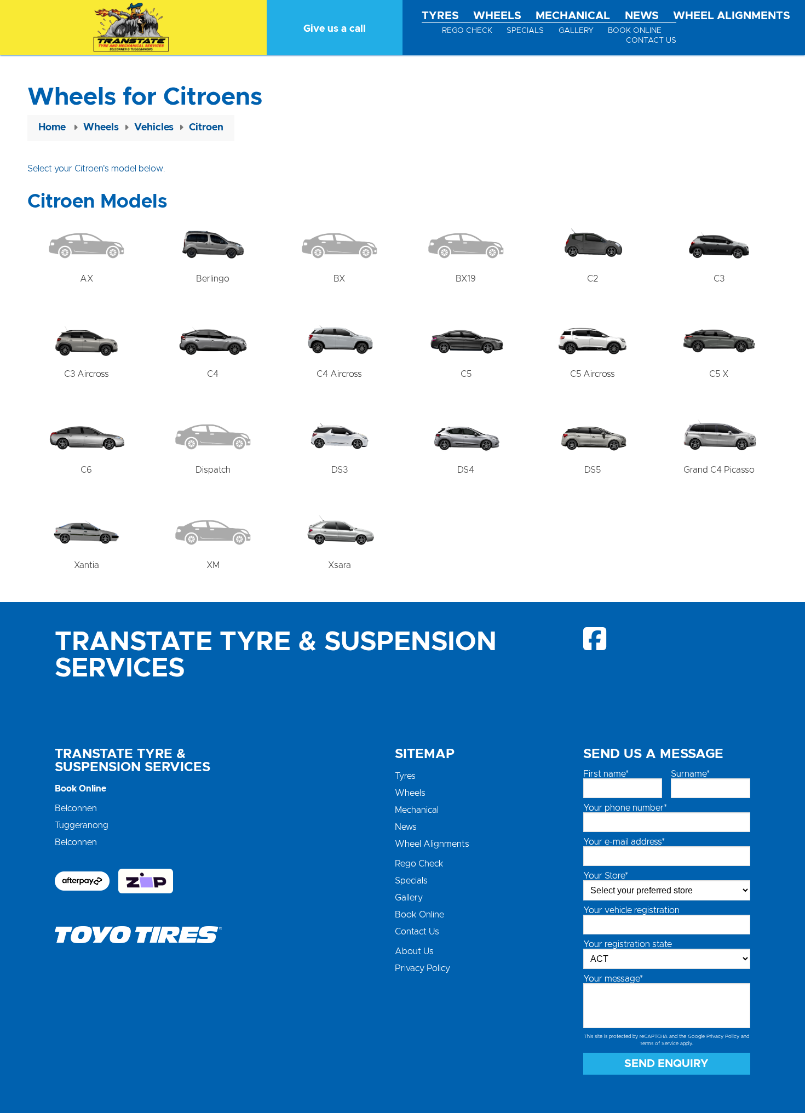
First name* (606, 774)
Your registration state (627, 944)
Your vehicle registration (631, 910)
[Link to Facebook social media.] (595, 638)
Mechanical (573, 15)
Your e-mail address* (624, 841)
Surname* (690, 774)
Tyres (440, 15)
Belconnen (76, 808)
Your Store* (605, 875)
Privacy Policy (422, 968)
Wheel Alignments (731, 15)
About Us (414, 951)
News (642, 15)
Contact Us (651, 40)
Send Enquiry (666, 1063)
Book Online (635, 31)
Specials (525, 31)
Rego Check (467, 31)
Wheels (497, 15)
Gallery (576, 31)
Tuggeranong (81, 825)
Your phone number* (625, 808)
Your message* (613, 978)
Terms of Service (659, 1043)
